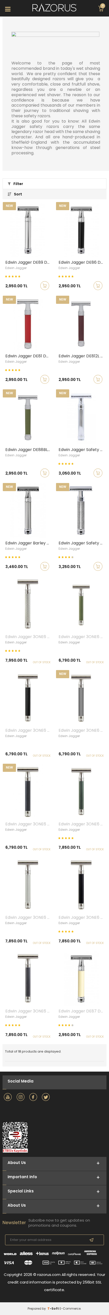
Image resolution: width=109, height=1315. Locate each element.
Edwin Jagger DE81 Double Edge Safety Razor (29, 356)
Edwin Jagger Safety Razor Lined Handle (82, 449)
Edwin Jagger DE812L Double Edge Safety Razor (82, 356)
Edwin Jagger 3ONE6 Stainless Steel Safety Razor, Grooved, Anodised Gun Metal (29, 1011)
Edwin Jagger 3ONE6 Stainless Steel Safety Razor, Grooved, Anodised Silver (29, 917)
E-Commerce (70, 1308)
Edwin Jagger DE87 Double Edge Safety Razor (82, 1011)
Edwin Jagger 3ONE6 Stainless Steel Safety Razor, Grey (82, 730)
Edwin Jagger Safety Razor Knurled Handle (82, 543)
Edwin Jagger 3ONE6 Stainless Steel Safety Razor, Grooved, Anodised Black (82, 917)
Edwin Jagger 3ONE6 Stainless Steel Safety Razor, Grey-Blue (29, 824)
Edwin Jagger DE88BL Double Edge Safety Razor (29, 449)
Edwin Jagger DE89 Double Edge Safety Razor (29, 262)
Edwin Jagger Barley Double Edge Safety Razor (29, 543)
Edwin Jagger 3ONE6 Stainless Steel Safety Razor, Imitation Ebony (29, 730)
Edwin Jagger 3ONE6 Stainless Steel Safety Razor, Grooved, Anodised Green (82, 824)
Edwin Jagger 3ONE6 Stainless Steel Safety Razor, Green (82, 636)
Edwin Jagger (16, 268)
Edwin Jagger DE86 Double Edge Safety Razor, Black (82, 262)
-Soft (53, 1308)
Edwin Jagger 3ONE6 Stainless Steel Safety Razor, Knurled (29, 636)
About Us (17, 1205)
